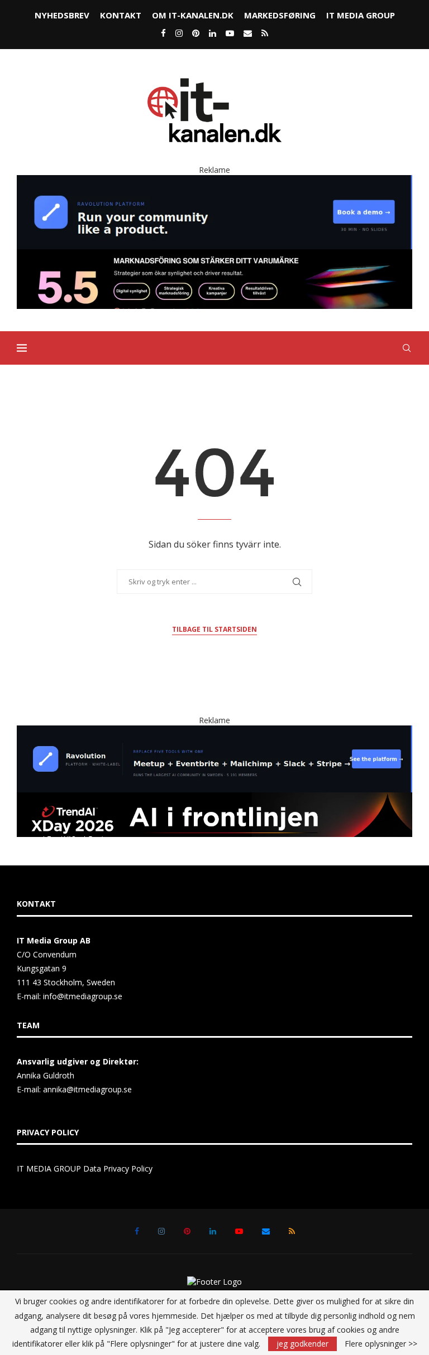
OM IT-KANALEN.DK (192, 15)
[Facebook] (163, 32)
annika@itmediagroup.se (87, 1089)
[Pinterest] (195, 32)
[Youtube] (230, 32)
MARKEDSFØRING (280, 15)
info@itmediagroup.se (82, 996)
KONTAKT (120, 15)
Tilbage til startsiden (214, 629)
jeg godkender (302, 1343)
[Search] (406, 348)
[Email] (248, 32)
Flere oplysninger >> (381, 1344)
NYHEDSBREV (62, 15)
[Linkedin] (212, 32)
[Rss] (264, 32)
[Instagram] (179, 32)
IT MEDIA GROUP (360, 15)
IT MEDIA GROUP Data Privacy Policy (84, 1168)
